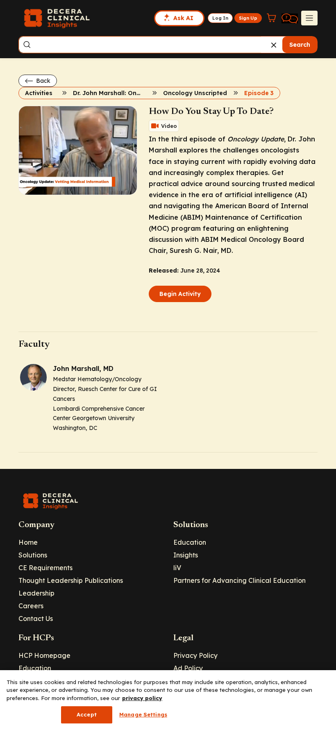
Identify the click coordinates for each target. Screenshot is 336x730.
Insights (185, 555)
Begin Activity (180, 294)
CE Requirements (45, 568)
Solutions (32, 555)
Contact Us (35, 618)
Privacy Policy (195, 655)
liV (177, 568)
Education (189, 542)
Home (28, 542)
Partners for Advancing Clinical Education (239, 580)
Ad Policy (188, 668)
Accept (87, 714)
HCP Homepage (44, 655)
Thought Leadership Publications (70, 580)
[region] (168, 700)
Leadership (36, 593)
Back (42, 80)
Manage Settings (143, 714)
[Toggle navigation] (309, 18)
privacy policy (142, 698)
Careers (30, 606)
